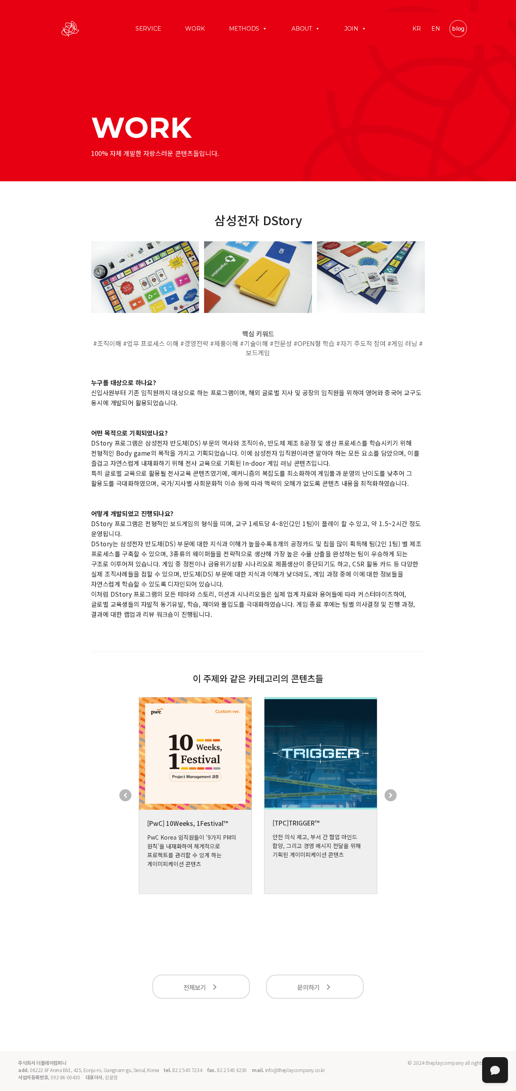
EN (435, 28)
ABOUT (301, 28)
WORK (194, 28)
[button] (125, 795)
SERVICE (148, 28)
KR (416, 28)
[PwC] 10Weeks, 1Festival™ (187, 823)
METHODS (244, 28)
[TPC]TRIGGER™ (296, 822)
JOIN (351, 28)
